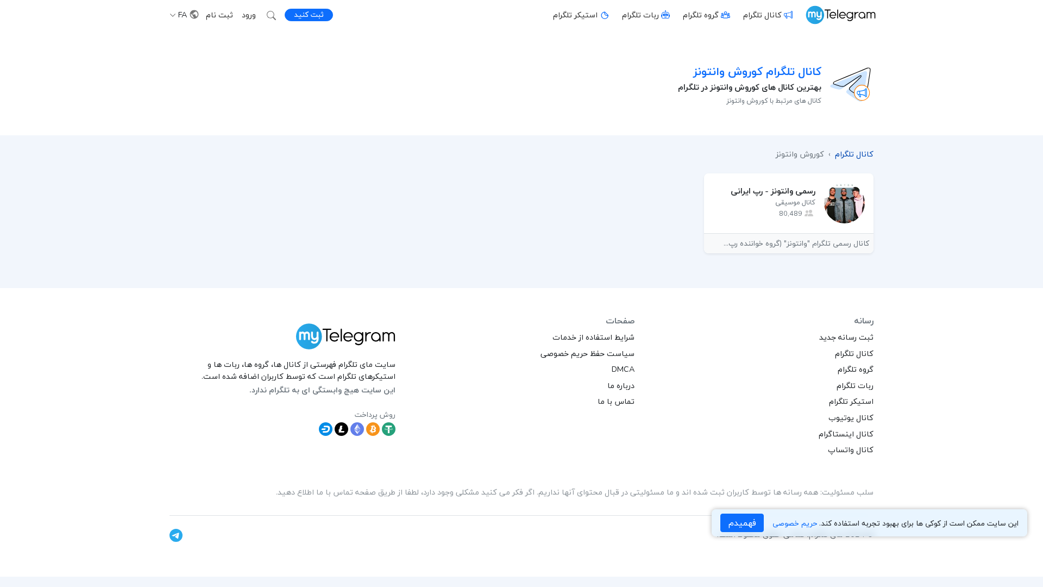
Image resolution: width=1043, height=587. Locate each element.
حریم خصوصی (794, 523)
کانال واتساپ (851, 449)
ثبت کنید (309, 14)
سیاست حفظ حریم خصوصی (587, 353)
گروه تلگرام (701, 14)
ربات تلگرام (640, 14)
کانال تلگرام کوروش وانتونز (757, 71)
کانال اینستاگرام (846, 433)
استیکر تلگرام (575, 14)
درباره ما (620, 385)
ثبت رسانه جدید (846, 337)
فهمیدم (742, 523)
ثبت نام (219, 14)
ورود (249, 14)
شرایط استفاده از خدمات (593, 337)
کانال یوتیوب (851, 417)
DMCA (623, 369)
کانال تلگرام (762, 14)
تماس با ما (616, 401)
